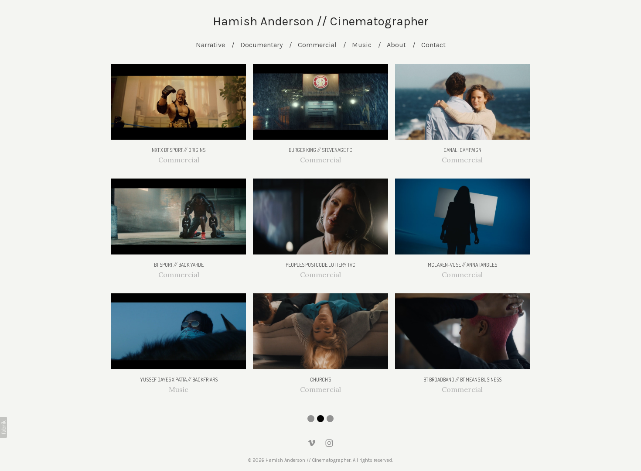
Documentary (261, 45)
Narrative (210, 45)
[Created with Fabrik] (3, 427)
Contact (433, 45)
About (396, 45)
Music (362, 45)
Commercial (317, 45)
